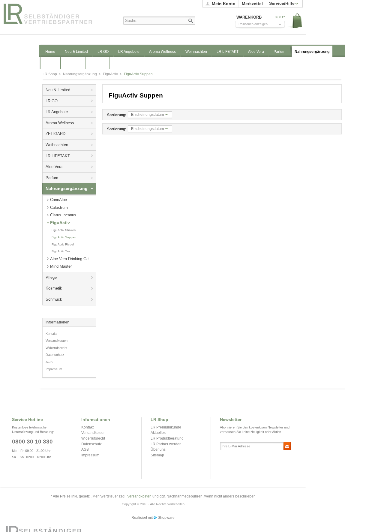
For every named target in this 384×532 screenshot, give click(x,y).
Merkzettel (252, 3)
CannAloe (58, 199)
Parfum (52, 178)
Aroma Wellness (60, 123)
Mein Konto (224, 3)
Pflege (51, 277)
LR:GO (52, 101)
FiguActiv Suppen (64, 237)
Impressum (54, 369)
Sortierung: (116, 115)
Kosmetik (54, 288)
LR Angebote (57, 112)
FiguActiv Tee (61, 251)
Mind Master (61, 266)
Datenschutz (55, 354)
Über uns (158, 449)
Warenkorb (295, 21)
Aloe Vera (54, 166)
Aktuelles (158, 433)
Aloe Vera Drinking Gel (69, 259)
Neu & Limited (58, 90)
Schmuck (54, 299)
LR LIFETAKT (58, 156)
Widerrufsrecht (56, 348)
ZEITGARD (55, 133)
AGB (49, 362)
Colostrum (59, 207)
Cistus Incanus (63, 215)
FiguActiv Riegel (63, 244)
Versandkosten (57, 340)
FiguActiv (111, 74)
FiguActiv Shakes (64, 230)
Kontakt (51, 333)
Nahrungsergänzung (80, 74)
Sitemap (157, 455)
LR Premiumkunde (166, 427)
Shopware (166, 517)
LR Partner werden (166, 444)
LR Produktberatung (167, 438)
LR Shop (54, 13)
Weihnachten (57, 145)
